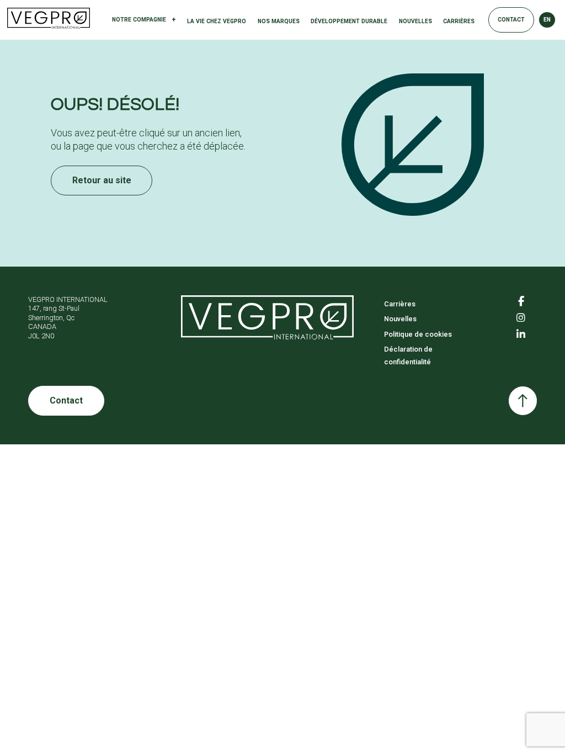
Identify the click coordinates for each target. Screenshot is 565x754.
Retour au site (101, 180)
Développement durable (349, 21)
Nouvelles (415, 21)
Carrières (459, 21)
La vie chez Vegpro (216, 21)
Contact (511, 19)
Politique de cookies (418, 334)
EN (547, 19)
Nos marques (279, 21)
